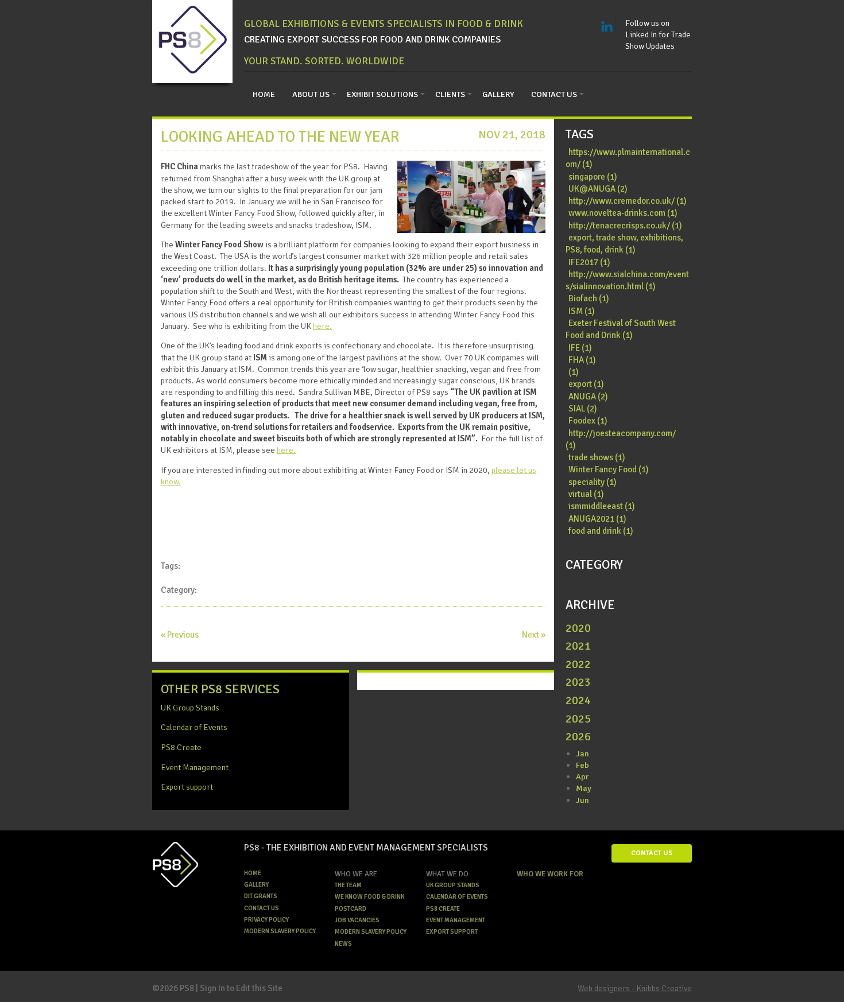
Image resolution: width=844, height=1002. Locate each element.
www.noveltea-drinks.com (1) (622, 213)
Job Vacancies (357, 920)
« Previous (180, 635)
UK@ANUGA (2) (598, 189)
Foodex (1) (587, 420)
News (343, 943)
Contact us (261, 908)
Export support (187, 787)
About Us (311, 94)
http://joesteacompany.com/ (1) (621, 439)
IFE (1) (580, 348)
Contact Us (554, 94)
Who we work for (550, 874)
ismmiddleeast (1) (601, 506)
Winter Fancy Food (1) (608, 469)
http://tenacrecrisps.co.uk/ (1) (625, 225)
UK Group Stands (190, 707)
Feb (582, 765)
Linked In (606, 26)
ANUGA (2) (588, 396)
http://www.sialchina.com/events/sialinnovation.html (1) (627, 280)
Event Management (195, 767)
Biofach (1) (588, 298)
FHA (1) (582, 360)
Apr (582, 776)
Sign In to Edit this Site (241, 988)
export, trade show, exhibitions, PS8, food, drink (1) (624, 243)
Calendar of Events (194, 727)
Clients (450, 94)
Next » (533, 635)
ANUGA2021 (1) (597, 519)
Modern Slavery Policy (280, 931)
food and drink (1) (600, 531)
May (583, 788)
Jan (582, 753)
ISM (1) (581, 311)
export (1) (586, 384)
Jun (582, 800)
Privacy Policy (266, 919)
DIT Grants (260, 896)
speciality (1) (592, 482)
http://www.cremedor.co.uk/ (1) (627, 201)
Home (264, 94)
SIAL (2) (582, 408)
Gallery (498, 94)
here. (322, 326)
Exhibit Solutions (382, 94)
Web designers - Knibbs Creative (635, 988)
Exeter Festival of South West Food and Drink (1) (621, 329)
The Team (348, 885)
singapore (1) (592, 177)
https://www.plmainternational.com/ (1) (628, 158)
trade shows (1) (596, 457)
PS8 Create (181, 747)
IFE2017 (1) (589, 262)
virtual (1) (586, 494)
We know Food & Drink (369, 896)
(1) (573, 372)
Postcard (350, 908)
